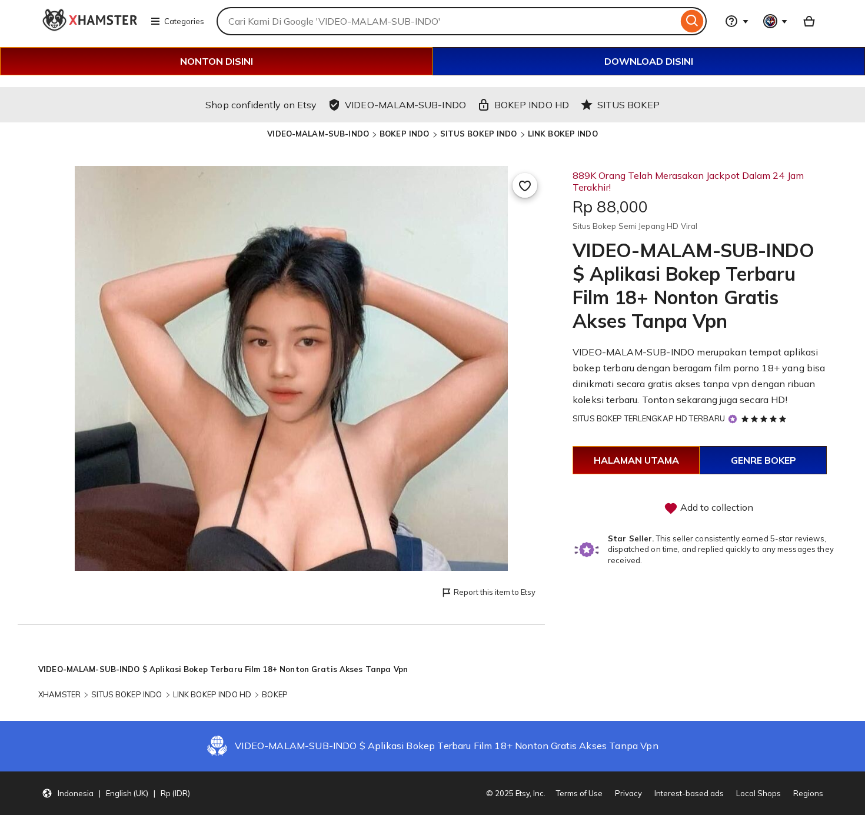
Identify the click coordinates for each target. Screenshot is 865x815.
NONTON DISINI (216, 61)
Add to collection (715, 507)
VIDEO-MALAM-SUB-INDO (318, 133)
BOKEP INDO (404, 133)
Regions (808, 793)
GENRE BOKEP (763, 460)
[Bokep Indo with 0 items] (809, 21)
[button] (116, 793)
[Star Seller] (732, 419)
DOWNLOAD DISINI (648, 61)
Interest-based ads (689, 793)
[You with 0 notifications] (775, 21)
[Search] (692, 21)
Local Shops (758, 793)
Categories (184, 21)
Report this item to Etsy (494, 592)
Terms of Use (579, 793)
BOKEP (275, 694)
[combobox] (447, 21)
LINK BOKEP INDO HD (212, 694)
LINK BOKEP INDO (563, 133)
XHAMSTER (59, 694)
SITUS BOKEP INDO (478, 133)
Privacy (628, 793)
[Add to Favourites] (525, 185)
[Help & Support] (736, 21)
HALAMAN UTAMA (636, 460)
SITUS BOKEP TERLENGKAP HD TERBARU (649, 418)
